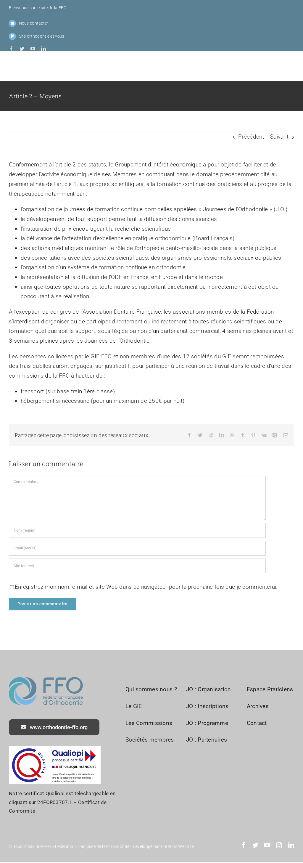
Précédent (251, 136)
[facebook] (11, 48)
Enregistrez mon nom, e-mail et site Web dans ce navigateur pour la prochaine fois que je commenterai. (146, 586)
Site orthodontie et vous (42, 36)
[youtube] (32, 48)
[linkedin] (43, 48)
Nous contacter (34, 23)
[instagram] (279, 845)
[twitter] (22, 48)
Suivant (279, 136)
